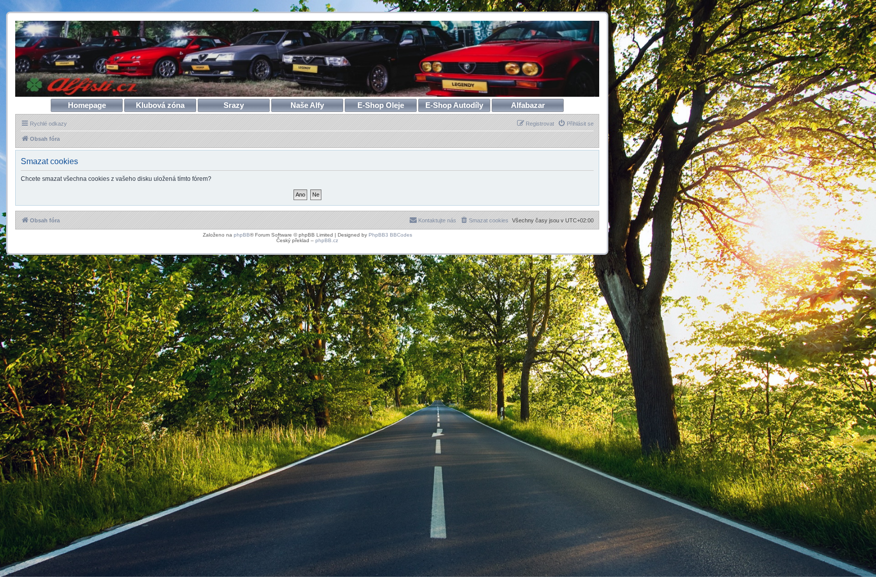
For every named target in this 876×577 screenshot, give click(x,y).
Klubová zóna (160, 105)
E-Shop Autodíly (454, 105)
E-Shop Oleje (380, 105)
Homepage (87, 105)
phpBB (242, 235)
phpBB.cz (326, 240)
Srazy (234, 105)
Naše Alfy (307, 105)
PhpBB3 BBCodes (390, 235)
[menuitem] (576, 124)
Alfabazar (528, 105)
